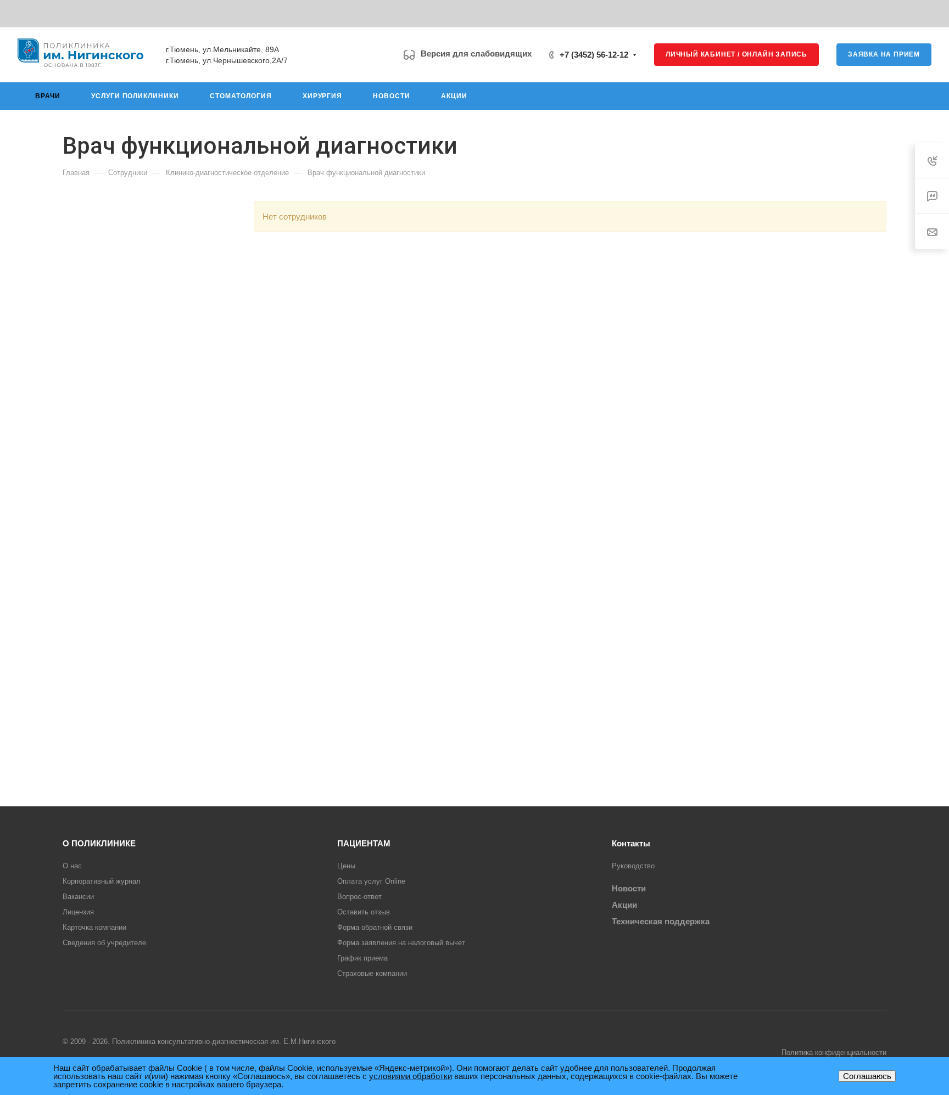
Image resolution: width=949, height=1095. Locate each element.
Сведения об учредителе (104, 943)
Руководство (633, 866)
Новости (629, 888)
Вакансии (78, 896)
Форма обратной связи (374, 927)
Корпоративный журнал (102, 881)
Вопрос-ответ (359, 896)
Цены (346, 866)
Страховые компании (372, 973)
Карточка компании (94, 927)
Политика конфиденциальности (833, 1052)
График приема (362, 958)
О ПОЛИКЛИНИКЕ (99, 843)
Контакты (631, 843)
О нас (72, 866)
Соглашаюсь (867, 1076)
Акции (624, 904)
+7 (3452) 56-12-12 (594, 54)
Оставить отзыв (363, 912)
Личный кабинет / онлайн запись (736, 54)
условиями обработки (410, 1076)
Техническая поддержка (661, 921)
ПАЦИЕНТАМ (363, 843)
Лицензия (78, 912)
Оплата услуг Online (371, 881)
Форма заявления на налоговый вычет (401, 943)
